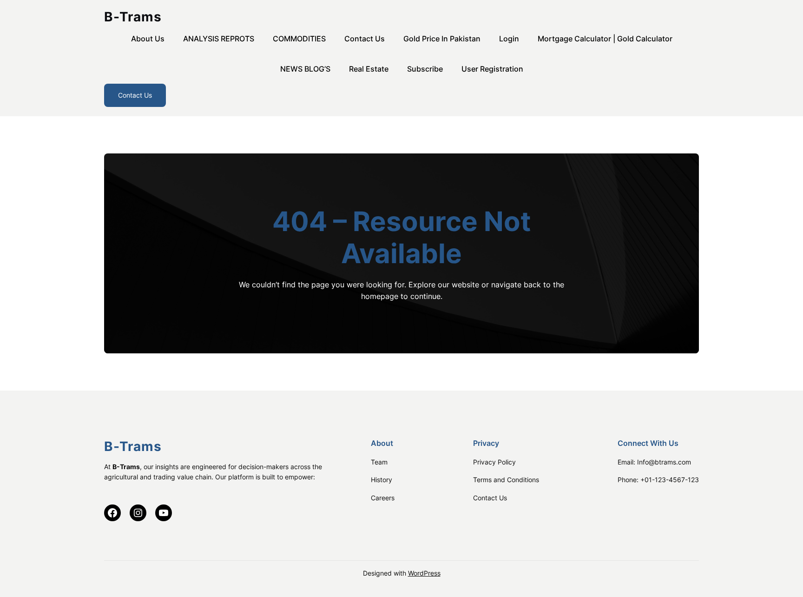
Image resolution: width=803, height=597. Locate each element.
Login (509, 38)
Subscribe (425, 68)
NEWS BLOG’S (305, 68)
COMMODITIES (299, 38)
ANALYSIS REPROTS (218, 38)
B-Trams (133, 17)
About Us (148, 38)
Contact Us (364, 38)
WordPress (424, 573)
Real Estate (368, 68)
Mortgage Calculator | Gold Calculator (605, 38)
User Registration (492, 68)
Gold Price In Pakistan (441, 38)
